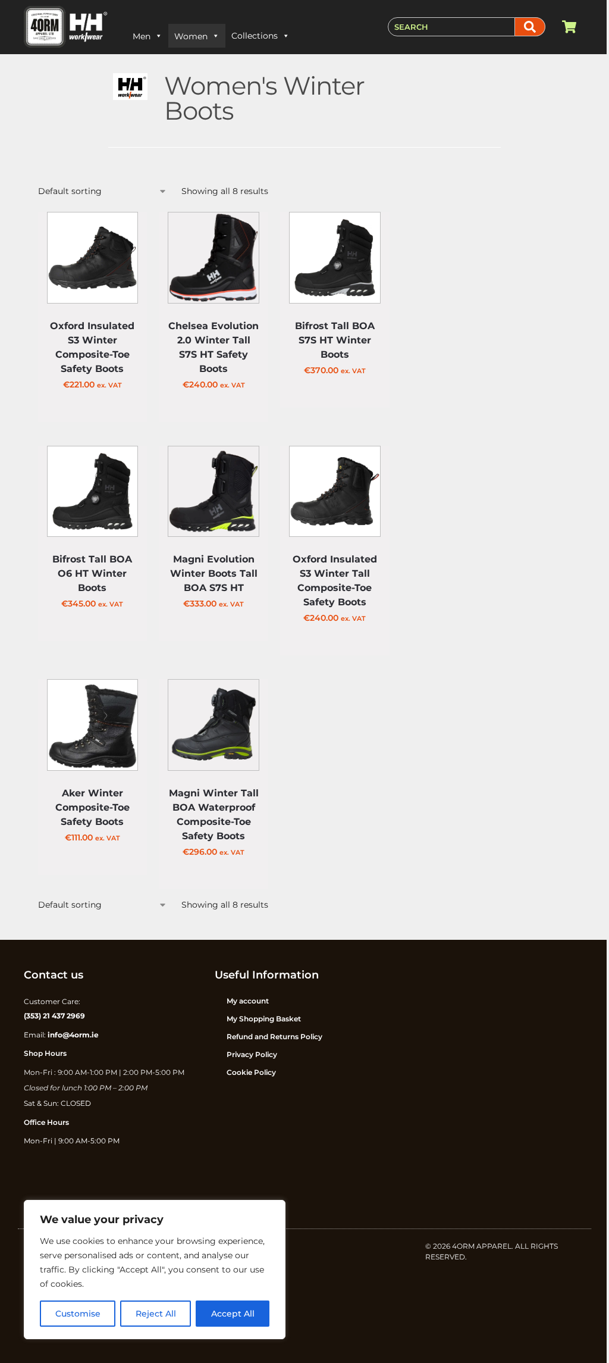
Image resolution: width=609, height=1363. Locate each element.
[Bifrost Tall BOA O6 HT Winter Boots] (93, 491)
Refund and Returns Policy (274, 1036)
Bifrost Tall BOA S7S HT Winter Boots (335, 340)
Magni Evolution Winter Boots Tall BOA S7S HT (214, 573)
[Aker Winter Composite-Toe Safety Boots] (93, 725)
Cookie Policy (251, 1072)
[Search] (530, 26)
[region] (154, 1269)
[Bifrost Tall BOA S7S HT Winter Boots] (335, 258)
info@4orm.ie (73, 1034)
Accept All (233, 1313)
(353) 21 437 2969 (54, 1015)
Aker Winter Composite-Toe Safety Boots (92, 807)
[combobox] (451, 26)
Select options (92, 413)
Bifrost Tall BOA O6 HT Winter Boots (92, 573)
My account (248, 1000)
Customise (78, 1313)
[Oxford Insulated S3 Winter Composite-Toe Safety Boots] (93, 258)
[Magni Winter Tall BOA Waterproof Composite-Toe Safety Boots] (213, 725)
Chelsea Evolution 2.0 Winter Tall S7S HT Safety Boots (213, 347)
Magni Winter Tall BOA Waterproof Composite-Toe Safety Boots (214, 814)
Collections (254, 35)
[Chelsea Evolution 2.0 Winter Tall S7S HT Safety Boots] (213, 258)
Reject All (156, 1313)
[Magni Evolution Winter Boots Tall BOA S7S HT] (213, 491)
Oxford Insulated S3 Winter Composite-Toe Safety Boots (92, 347)
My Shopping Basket (264, 1018)
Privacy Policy (252, 1054)
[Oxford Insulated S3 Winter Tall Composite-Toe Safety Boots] (335, 491)
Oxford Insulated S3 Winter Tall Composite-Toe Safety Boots (335, 581)
